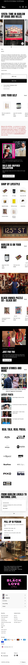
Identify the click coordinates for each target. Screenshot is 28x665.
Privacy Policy (3, 631)
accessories (23, 129)
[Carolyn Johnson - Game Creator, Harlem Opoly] (6, 414)
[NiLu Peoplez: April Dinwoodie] (6, 421)
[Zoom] (22, 43)
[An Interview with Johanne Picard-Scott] (6, 407)
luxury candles (21, 127)
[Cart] (23, 7)
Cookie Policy (3, 632)
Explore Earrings (7, 360)
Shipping (2, 73)
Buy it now (14, 80)
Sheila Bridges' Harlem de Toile (18, 397)
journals (15, 129)
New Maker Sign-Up (17, 622)
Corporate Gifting (4, 620)
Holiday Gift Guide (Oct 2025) (6, 622)
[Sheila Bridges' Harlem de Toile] (6, 400)
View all (25, 95)
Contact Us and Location (18, 620)
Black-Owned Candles (4, 615)
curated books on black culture (7, 129)
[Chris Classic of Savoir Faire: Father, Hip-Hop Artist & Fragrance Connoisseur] (14, 381)
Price (2, 49)
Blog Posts (15, 617)
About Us (15, 615)
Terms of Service (4, 629)
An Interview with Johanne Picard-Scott (19, 404)
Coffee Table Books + (4, 617)
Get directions (7, 537)
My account (3, 625)
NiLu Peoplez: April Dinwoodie (18, 419)
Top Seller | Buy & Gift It (8, 176)
